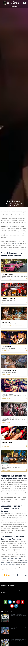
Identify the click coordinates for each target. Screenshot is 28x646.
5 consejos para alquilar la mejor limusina (19, 627)
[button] (24, 3)
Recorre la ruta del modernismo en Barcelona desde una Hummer (18, 640)
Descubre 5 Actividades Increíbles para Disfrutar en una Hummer (18, 615)
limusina (10, 226)
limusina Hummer (11, 217)
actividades (16, 243)
